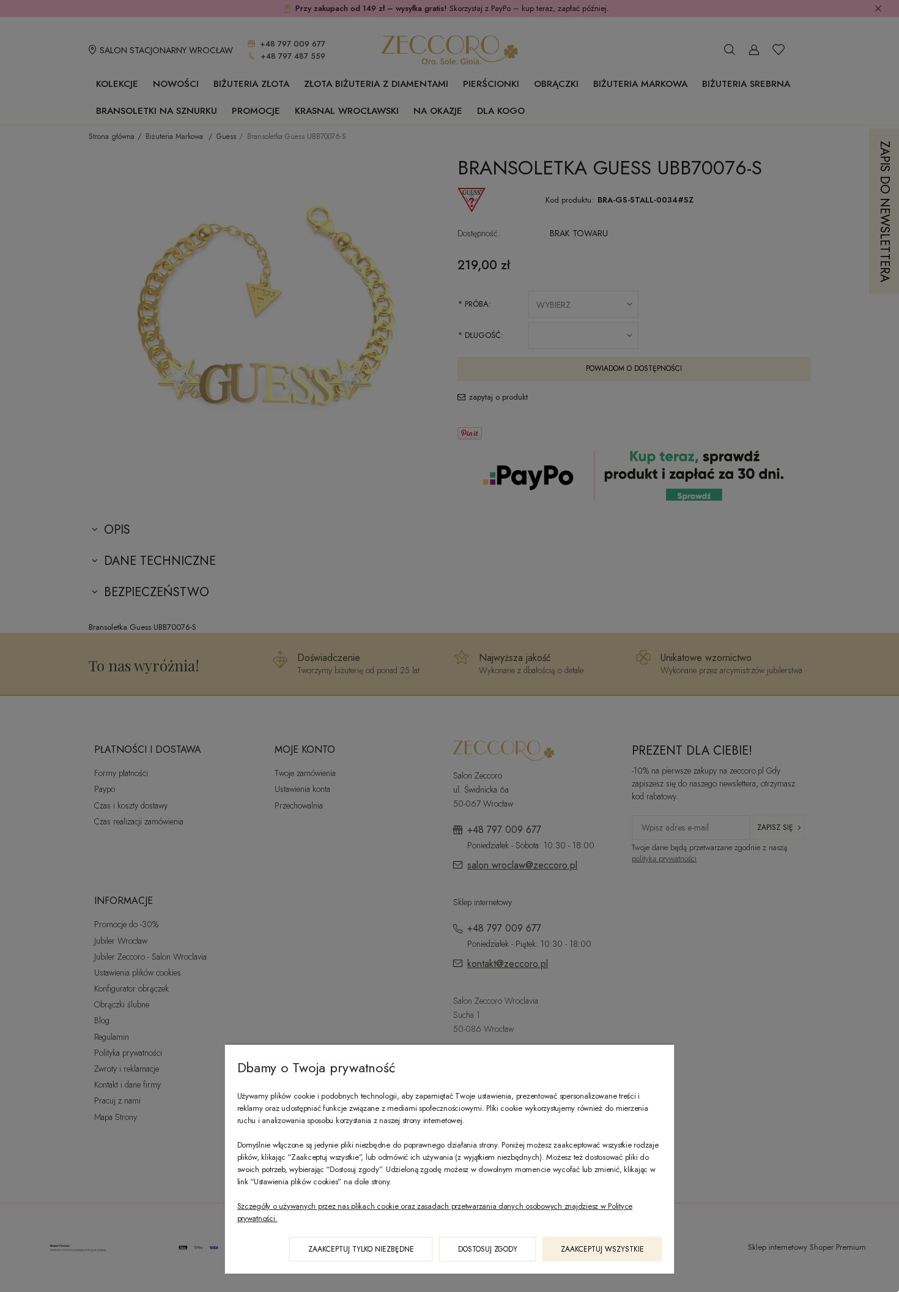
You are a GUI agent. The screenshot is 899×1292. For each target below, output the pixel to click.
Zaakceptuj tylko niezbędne (361, 1249)
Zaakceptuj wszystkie (602, 1249)
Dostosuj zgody (487, 1249)
